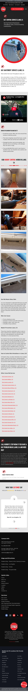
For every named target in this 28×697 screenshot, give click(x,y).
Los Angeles (4, 656)
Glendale (19, 675)
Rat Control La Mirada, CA (8, 399)
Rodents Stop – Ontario (7, 566)
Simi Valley (4, 664)
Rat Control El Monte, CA (8, 414)
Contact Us (4, 590)
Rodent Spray (4, 609)
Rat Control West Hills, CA (8, 402)
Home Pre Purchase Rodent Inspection (10, 605)
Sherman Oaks (5, 677)
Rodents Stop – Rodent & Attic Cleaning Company (13, 561)
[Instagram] (10, 615)
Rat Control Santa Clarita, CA (9, 385)
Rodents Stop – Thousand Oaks (8, 569)
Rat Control (4, 597)
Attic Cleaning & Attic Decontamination (10, 603)
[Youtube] (14, 615)
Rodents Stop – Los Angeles (8, 564)
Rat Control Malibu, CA (7, 379)
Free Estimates (12, 641)
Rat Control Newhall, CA (8, 396)
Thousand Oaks (5, 658)
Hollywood (4, 679)
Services (3, 581)
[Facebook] (6, 615)
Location (3, 585)
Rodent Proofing (5, 601)
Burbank (19, 664)
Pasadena (4, 662)
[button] (9, 528)
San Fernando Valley (21, 677)
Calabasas (19, 660)
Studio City (19, 662)
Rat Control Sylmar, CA (7, 376)
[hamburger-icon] (25, 9)
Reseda (3, 671)
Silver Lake (19, 671)
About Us (3, 579)
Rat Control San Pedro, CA (8, 431)
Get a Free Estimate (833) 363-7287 (14, 2)
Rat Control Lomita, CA (7, 382)
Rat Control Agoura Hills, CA (9, 419)
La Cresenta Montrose (21, 673)
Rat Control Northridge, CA (8, 411)
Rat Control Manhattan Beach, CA (10, 425)
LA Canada (4, 681)
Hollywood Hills (5, 675)
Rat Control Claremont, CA (8, 391)
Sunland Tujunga (5, 673)
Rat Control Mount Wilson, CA (9, 388)
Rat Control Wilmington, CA (8, 408)
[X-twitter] (17, 615)
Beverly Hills (19, 658)
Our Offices (5, 4)
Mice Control (4, 599)
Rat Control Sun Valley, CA (8, 428)
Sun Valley (19, 656)
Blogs (2, 589)
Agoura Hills (4, 660)
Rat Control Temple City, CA (8, 422)
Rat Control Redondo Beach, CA (10, 405)
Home (2, 577)
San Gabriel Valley (20, 679)
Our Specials (17, 4)
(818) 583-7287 (9, 463)
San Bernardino (5, 666)
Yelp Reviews (11, 4)
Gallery (3, 587)
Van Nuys (19, 666)
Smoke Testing (4, 607)
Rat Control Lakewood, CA (8, 416)
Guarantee (23, 4)
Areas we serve (5, 583)
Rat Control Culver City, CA (8, 394)
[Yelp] (21, 615)
